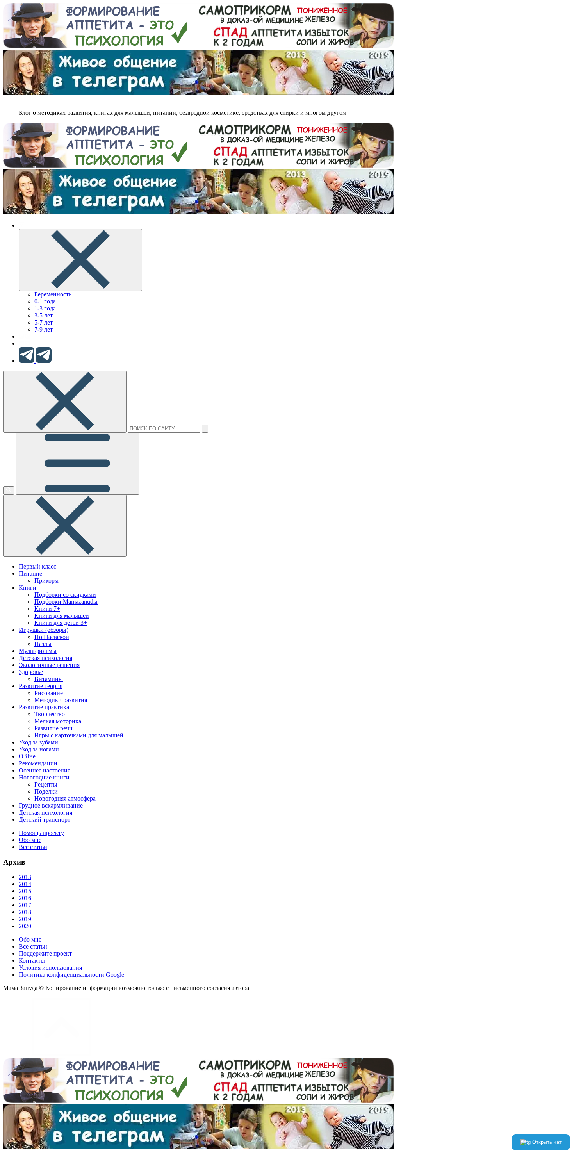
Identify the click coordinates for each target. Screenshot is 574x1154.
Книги (27, 587)
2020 (25, 926)
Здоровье (31, 672)
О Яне (27, 756)
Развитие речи (53, 728)
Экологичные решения (49, 665)
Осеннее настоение (44, 770)
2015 (25, 891)
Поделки (46, 791)
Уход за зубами (38, 742)
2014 (25, 884)
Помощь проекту (41, 832)
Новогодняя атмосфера (65, 798)
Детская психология (45, 658)
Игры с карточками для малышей (78, 735)
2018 (25, 912)
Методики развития (60, 700)
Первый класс (37, 566)
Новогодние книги (44, 777)
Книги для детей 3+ (60, 622)
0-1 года (45, 301)
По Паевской (51, 636)
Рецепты (45, 784)
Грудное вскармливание (51, 805)
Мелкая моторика (57, 721)
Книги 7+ (47, 608)
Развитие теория (40, 686)
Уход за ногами (39, 749)
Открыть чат (546, 1142)
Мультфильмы (38, 650)
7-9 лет (43, 329)
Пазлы (43, 643)
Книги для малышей (61, 615)
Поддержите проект (45, 953)
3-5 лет (43, 315)
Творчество (49, 714)
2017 (25, 905)
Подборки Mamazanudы (66, 601)
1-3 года (45, 308)
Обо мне (30, 840)
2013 (25, 877)
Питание (30, 573)
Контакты (32, 960)
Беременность (52, 294)
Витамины (48, 679)
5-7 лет (43, 322)
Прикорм (46, 580)
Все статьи (33, 847)
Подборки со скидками (65, 594)
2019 (25, 919)
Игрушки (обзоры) (43, 629)
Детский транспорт (44, 819)
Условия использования (50, 967)
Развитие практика (44, 707)
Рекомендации (38, 763)
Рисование (48, 693)
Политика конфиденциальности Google (71, 974)
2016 (25, 898)
